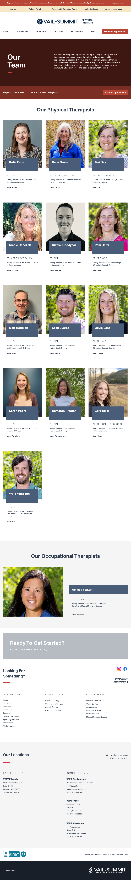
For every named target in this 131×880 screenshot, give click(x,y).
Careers (6, 713)
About (5, 700)
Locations (7, 707)
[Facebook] (125, 668)
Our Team (7, 703)
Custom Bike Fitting (11, 716)
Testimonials (8, 723)
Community (7, 710)
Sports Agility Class (11, 720)
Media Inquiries (9, 726)
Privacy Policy (122, 854)
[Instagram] (119, 668)
